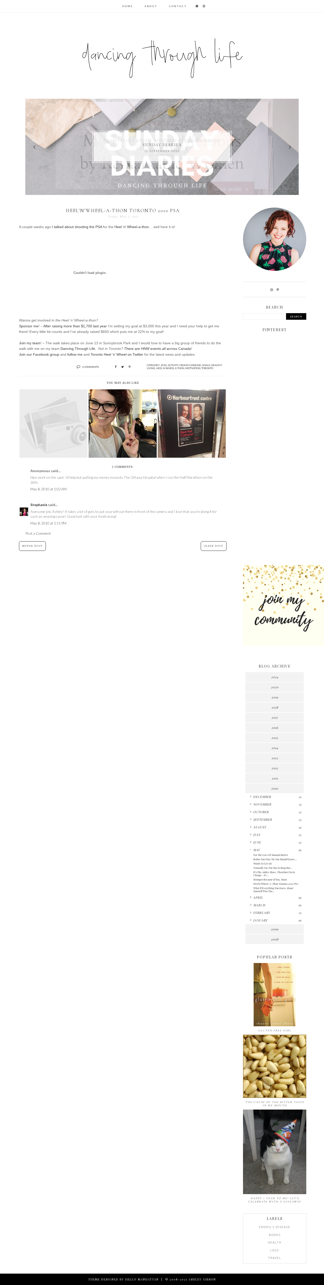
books (275, 1234)
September (262, 819)
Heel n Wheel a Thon (170, 368)
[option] (162, 147)
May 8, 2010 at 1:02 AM (48, 489)
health (274, 1242)
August (259, 827)
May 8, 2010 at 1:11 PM (48, 523)
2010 (164, 365)
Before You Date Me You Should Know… (275, 859)
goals (206, 365)
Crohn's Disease (190, 365)
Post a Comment (38, 533)
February (261, 913)
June (257, 842)
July (256, 835)
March (259, 905)
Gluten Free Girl (274, 1030)
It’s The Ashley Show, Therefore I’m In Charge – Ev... (274, 873)
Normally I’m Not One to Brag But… (272, 868)
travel (274, 1257)
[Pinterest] (278, 290)
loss (274, 1250)
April (258, 897)
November (262, 804)
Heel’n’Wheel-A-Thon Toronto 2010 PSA (275, 884)
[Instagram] (271, 290)
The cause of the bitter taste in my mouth (274, 1103)
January (260, 920)
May (256, 850)
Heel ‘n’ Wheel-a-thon (131, 227)
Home (127, 6)
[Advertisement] (274, 481)
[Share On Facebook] (115, 367)
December (262, 797)
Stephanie (39, 505)
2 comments (90, 366)
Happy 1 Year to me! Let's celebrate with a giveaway (274, 1200)
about (151, 6)
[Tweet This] (122, 367)
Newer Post (32, 546)
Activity (173, 365)
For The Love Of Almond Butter (270, 855)
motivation (192, 368)
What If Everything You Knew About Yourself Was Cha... (273, 889)
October (261, 812)
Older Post (213, 546)
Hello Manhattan (142, 1279)
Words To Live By (262, 863)
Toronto (207, 368)
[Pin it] (130, 367)
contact (178, 6)
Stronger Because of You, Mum (270, 879)
